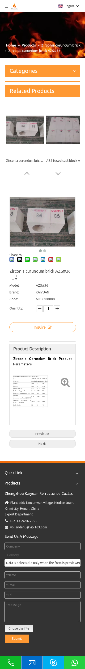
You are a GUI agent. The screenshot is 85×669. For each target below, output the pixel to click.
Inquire (40, 327)
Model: (14, 285)
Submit (17, 638)
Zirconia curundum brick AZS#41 (25, 161)
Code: (13, 299)
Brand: (14, 292)
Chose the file (18, 628)
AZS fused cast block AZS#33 (65, 161)
